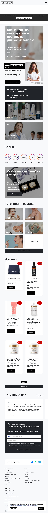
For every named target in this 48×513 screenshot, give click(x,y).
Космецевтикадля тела (30, 218)
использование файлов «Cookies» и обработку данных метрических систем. (23, 505)
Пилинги (8, 232)
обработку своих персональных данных (25, 443)
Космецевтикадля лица (10, 218)
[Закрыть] (46, 15)
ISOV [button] (15, 162)
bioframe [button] (40, 162)
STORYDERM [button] (8, 162)
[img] (24, 111)
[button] (34, 71)
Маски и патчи (30, 232)
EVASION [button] (32, 162)
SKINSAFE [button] (24, 162)
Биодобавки (9, 246)
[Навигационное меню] (46, 2)
